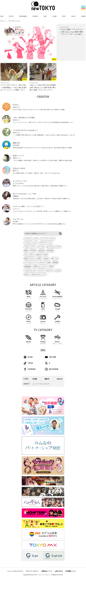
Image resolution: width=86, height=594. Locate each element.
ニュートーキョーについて (41, 384)
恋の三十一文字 (42, 254)
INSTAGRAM (53, 369)
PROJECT (57, 342)
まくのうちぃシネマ (54, 247)
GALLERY (73, 16)
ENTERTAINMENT (23, 16)
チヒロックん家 (45, 262)
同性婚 (55, 262)
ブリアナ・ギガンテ (45, 270)
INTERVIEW (35, 16)
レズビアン (28, 239)
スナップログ (29, 254)
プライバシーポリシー (32, 571)
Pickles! (33, 250)
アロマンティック (46, 243)
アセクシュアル (30, 247)
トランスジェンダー (48, 239)
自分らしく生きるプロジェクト (35, 274)
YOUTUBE (52, 357)
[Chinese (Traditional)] (47, 379)
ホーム (2, 21)
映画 (26, 250)
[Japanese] (34, 379)
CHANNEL (83, 16)
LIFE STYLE (11, 16)
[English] (60, 379)
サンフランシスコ (14, 21)
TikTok (30, 363)
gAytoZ (41, 250)
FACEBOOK (32, 369)
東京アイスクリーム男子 (33, 258)
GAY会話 (50, 250)
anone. (46, 258)
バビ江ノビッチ (30, 270)
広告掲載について (70, 571)
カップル (41, 247)
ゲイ (36, 239)
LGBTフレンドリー (40, 266)
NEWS (1, 16)
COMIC (45, 16)
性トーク (55, 258)
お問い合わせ (59, 571)
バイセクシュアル (31, 243)
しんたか (58, 270)
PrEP (51, 266)
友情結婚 (28, 266)
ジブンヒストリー (31, 262)
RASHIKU (28, 342)
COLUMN (54, 16)
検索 (60, 233)
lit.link (30, 357)
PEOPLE (64, 16)
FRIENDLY (43, 342)
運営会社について (47, 571)
